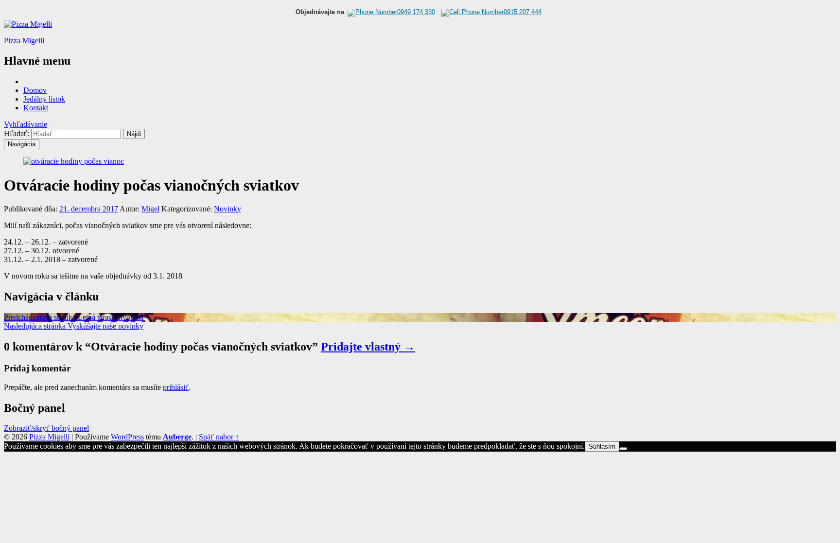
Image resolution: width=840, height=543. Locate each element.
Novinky (227, 209)
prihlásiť (176, 387)
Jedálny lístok (44, 99)
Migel (150, 209)
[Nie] (623, 448)
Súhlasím (602, 446)
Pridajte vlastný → (368, 346)
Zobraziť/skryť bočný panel (46, 428)
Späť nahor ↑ (219, 437)
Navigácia (21, 144)
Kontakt (35, 108)
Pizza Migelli (24, 40)
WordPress (127, 437)
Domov (35, 90)
